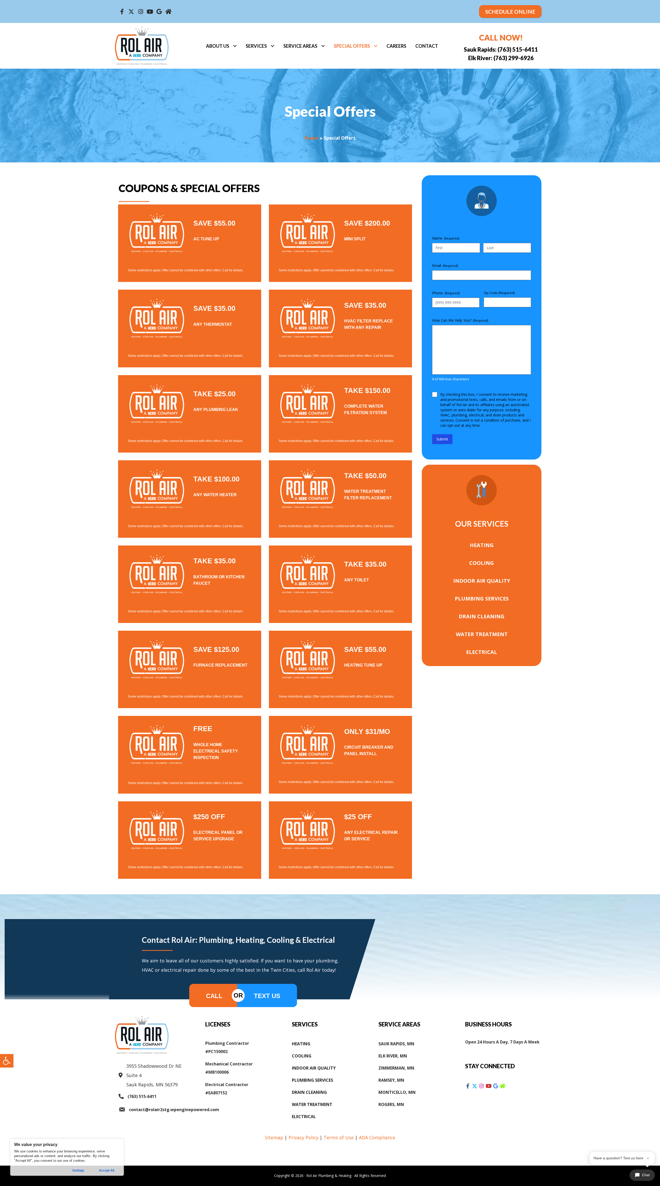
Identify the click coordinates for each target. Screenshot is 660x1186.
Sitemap (274, 1137)
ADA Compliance (377, 1137)
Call (214, 995)
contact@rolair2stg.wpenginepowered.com (174, 1109)
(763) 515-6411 (142, 1096)
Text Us (267, 995)
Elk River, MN (392, 1056)
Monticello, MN (397, 1092)
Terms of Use (339, 1137)
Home (311, 138)
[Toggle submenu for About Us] (234, 46)
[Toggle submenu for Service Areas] (323, 46)
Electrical (481, 652)
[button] (6, 1061)
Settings (78, 1170)
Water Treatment (482, 634)
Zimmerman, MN (396, 1068)
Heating (482, 545)
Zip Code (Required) (499, 292)
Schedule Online (510, 11)
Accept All (106, 1170)
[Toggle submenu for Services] (272, 46)
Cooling (481, 562)
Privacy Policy (303, 1137)
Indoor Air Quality (481, 580)
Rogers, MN (391, 1104)
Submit (442, 439)
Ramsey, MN (391, 1080)
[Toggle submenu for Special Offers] (375, 46)
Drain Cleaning (482, 616)
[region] (67, 1157)
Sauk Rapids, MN (396, 1044)
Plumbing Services (482, 598)
